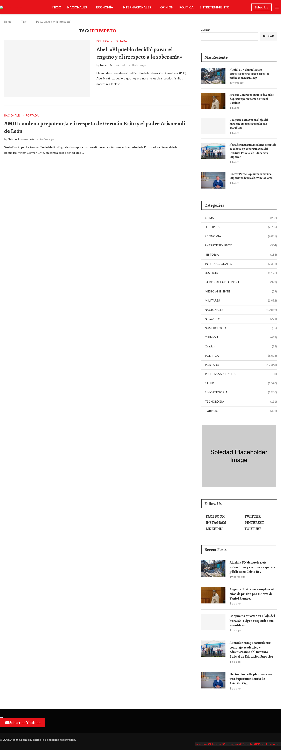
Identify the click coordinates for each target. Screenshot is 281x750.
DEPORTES (241, 227)
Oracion (241, 346)
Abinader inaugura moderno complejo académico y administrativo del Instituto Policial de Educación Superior (253, 151)
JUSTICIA (241, 273)
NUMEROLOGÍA (241, 328)
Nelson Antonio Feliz (113, 65)
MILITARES (241, 300)
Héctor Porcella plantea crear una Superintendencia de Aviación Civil (251, 176)
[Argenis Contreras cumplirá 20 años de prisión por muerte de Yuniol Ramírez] (213, 101)
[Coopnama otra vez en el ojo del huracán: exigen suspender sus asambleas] (213, 126)
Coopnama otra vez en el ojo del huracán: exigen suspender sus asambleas (249, 124)
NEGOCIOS (241, 318)
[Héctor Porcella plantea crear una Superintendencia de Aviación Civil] (213, 180)
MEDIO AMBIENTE (241, 291)
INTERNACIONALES (136, 7)
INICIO (56, 7)
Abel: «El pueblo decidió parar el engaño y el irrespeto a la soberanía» (139, 53)
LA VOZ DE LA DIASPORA (241, 282)
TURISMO (241, 410)
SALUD (241, 383)
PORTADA (241, 365)
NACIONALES (77, 7)
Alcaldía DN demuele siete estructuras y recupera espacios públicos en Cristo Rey (249, 74)
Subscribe (261, 7)
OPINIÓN (166, 7)
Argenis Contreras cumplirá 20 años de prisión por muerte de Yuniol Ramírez (252, 99)
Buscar (205, 29)
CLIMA (241, 218)
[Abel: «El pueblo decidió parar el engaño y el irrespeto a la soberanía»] (47, 68)
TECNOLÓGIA (241, 401)
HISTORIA (241, 254)
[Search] (246, 7)
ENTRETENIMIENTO (214, 7)
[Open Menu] (277, 7)
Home (7, 21)
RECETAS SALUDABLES (241, 374)
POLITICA (186, 7)
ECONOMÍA (104, 7)
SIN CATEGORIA (241, 392)
